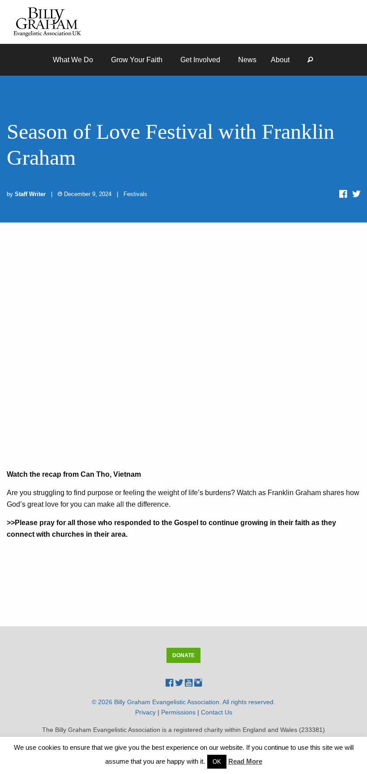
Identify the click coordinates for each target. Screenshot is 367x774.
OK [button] (217, 761)
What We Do (73, 60)
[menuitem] (75, 60)
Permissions (178, 712)
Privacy (145, 712)
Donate (183, 655)
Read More (245, 761)
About (280, 60)
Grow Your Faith (136, 60)
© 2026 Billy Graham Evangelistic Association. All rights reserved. (183, 702)
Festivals (135, 194)
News (247, 60)
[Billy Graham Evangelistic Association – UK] (47, 21)
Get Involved (200, 60)
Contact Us (216, 712)
